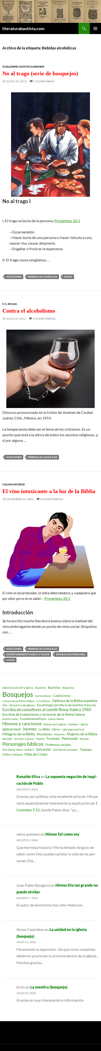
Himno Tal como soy (62, 834)
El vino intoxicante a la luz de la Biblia (48, 491)
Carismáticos (43, 696)
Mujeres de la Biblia (82, 734)
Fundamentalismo (33, 719)
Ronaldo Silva (28, 776)
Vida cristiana (12, 754)
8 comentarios (51, 499)
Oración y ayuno (24, 738)
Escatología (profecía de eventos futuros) (66, 705)
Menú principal (95, 28)
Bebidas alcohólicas (42, 276)
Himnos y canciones (22, 723)
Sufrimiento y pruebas (65, 749)
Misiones (59, 734)
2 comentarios (44, 318)
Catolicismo (61, 696)
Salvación (43, 749)
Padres (40, 738)
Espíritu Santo (10, 718)
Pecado (84, 738)
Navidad (7, 738)
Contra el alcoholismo (28, 311)
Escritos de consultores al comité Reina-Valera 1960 (46, 709)
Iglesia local (11, 729)
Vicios (68, 276)
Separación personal (71, 654)
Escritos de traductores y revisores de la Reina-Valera (43, 714)
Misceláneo (44, 734)
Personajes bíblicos (22, 744)
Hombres (73, 724)
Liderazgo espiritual (73, 729)
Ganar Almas (56, 719)
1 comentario (44, 81)
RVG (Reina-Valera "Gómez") (18, 749)
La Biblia (44, 729)
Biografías (68, 687)
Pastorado (70, 738)
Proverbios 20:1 (67, 220)
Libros (56, 729)
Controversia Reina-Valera (18, 701)
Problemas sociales (58, 745)
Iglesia (84, 724)
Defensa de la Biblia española (74, 701)
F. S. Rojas (9, 304)
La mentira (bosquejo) (48, 987)
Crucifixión (43, 701)
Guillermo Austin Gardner (23, 66)
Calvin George (13, 484)
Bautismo (40, 687)
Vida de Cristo (35, 754)
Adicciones (14, 276)
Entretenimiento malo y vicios (27, 654)
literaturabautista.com (23, 28)
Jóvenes (30, 729)
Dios (5, 705)
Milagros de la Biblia (18, 734)
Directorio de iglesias (22, 705)
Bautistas (54, 687)
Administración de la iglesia (17, 687)
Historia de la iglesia (54, 724)
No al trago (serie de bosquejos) (40, 73)
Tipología (86, 749)
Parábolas (53, 738)
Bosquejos (17, 694)
